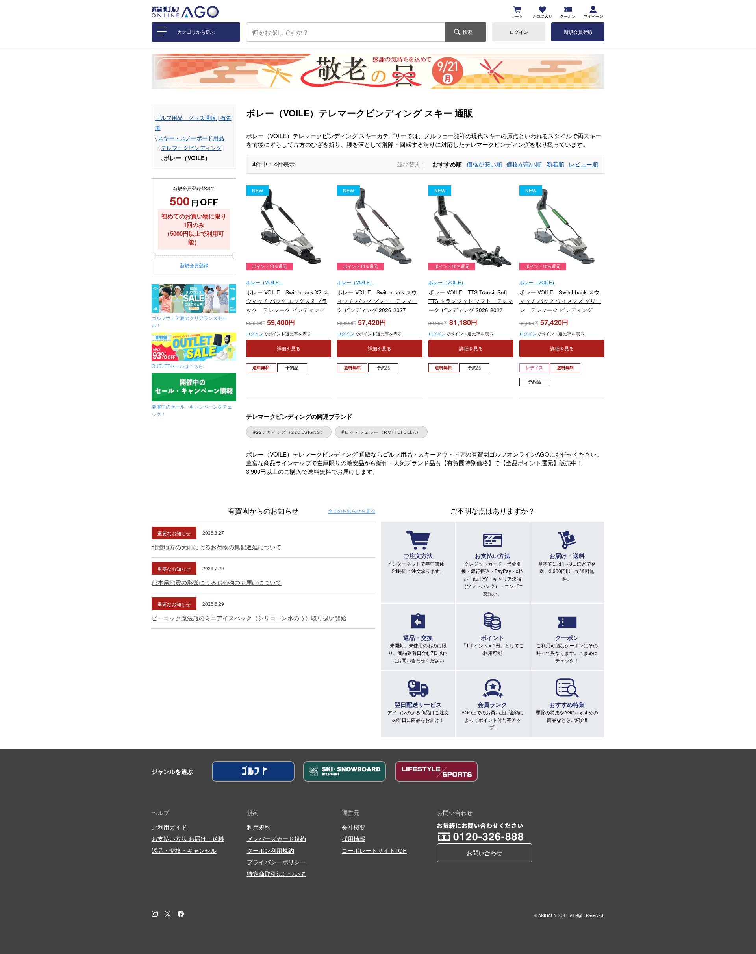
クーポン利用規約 (270, 850)
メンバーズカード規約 (276, 838)
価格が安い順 (484, 164)
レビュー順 (583, 164)
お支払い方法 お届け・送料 (188, 838)
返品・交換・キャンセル (184, 850)
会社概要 (353, 827)
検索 (467, 31)
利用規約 (259, 827)
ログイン (519, 31)
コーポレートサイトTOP (374, 850)
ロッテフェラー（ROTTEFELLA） (383, 432)
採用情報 (353, 838)
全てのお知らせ (351, 510)
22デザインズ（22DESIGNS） (290, 432)
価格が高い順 (524, 164)
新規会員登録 (578, 31)
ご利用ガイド (169, 827)
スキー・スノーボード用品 (191, 138)
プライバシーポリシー (276, 862)
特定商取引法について (276, 873)
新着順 (555, 164)
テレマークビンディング (191, 148)
